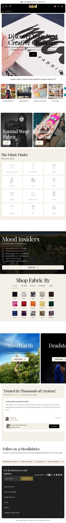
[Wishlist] (10, 6)
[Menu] (3, 6)
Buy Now (54, 426)
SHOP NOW (18, 359)
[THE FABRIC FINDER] (6, 6)
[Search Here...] (3, 11)
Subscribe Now (27, 478)
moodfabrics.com (33, 520)
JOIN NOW (31, 267)
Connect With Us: (39, 475)
